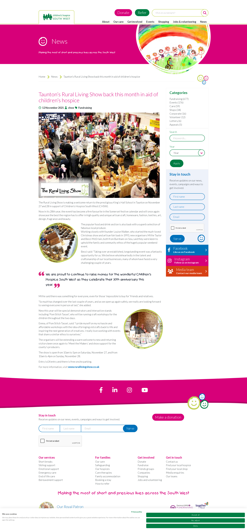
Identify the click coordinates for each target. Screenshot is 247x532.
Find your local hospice (178, 465)
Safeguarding (102, 465)
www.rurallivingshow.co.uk (83, 366)
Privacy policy (136, 512)
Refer (142, 12)
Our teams (171, 476)
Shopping (163, 21)
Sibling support (47, 465)
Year (172, 146)
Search (173, 131)
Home (42, 76)
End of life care (47, 476)
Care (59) (175, 106)
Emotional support (49, 468)
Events (150, 21)
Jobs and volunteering (150, 479)
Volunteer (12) (177, 117)
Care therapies (103, 472)
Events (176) (176, 102)
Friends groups (146, 468)
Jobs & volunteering (184, 21)
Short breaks (45, 461)
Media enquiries (175, 472)
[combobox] (187, 152)
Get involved (134, 21)
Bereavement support (51, 479)
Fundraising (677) (179, 98)
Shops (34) (175, 109)
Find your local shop (177, 468)
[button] (101, 155)
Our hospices (102, 468)
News (203, 21)
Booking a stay (103, 479)
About (105, 21)
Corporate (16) (178, 113)
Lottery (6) (175, 120)
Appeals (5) (176, 124)
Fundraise (143, 465)
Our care (118, 21)
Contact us (172, 461)
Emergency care (47, 472)
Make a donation (168, 417)
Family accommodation (107, 476)
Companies (144, 472)
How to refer (102, 483)
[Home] (56, 17)
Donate (123, 12)
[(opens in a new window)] (101, 390)
